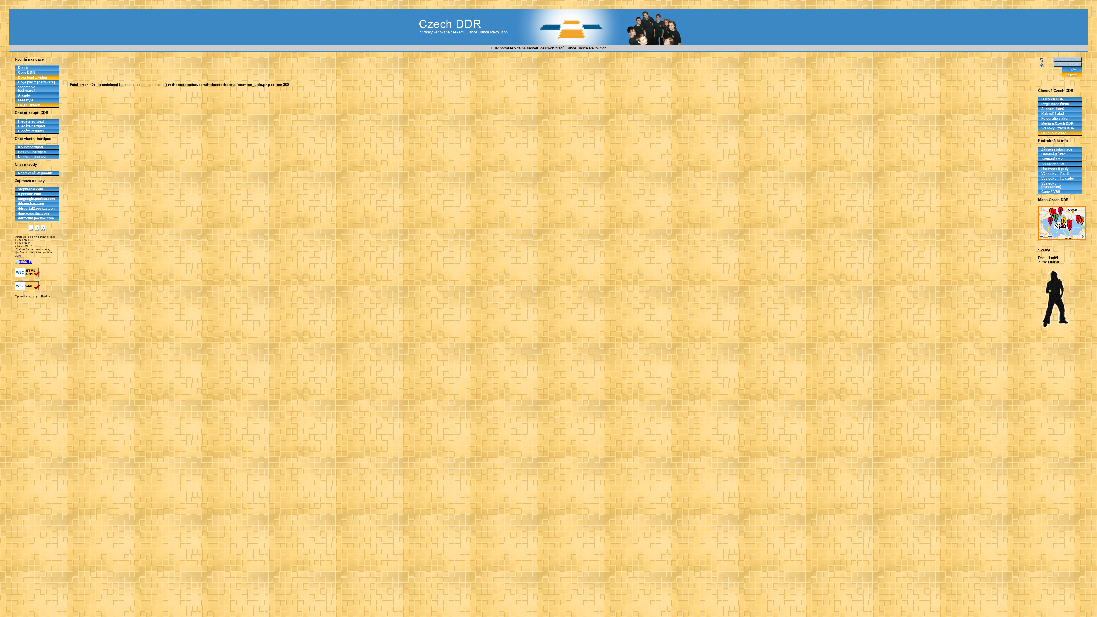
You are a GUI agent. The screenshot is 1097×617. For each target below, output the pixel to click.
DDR (18, 255)
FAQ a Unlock (29, 105)
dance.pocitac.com (33, 213)
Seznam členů (1052, 109)
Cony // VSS (1050, 191)
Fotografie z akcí (1054, 118)
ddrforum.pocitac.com (36, 218)
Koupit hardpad (30, 147)
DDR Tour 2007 (1053, 133)
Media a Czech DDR (1057, 123)
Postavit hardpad (32, 152)
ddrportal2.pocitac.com (37, 208)
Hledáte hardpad (31, 126)
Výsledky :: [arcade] (1057, 178)
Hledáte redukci (31, 131)
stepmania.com (30, 189)
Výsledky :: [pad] (1055, 173)
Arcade (24, 95)
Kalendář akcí (1052, 113)
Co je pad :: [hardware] (36, 82)
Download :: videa (32, 77)
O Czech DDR (1052, 99)
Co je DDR (26, 72)
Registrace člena (1055, 104)
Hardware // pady (1055, 169)
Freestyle (25, 100)
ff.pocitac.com (29, 194)
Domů (23, 67)
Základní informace (1056, 149)
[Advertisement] (30, 302)
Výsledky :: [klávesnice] (1051, 185)
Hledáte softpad (31, 121)
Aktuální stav (1052, 159)
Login (1072, 69)
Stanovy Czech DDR (1057, 128)
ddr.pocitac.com (31, 203)
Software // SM (1052, 164)
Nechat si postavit (32, 157)
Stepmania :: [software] (28, 88)
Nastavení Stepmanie (35, 173)
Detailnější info (1053, 154)
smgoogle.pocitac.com (36, 199)
